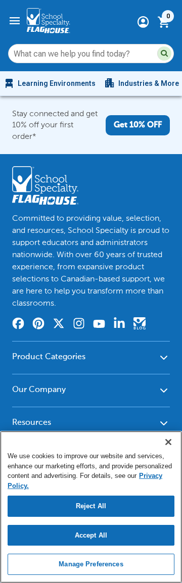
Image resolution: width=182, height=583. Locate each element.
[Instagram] (79, 324)
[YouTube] (99, 325)
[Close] (168, 442)
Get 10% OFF (138, 125)
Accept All (91, 535)
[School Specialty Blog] (139, 324)
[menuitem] (49, 83)
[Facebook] (18, 324)
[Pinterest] (38, 324)
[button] (164, 53)
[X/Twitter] (59, 324)
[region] (91, 507)
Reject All (91, 506)
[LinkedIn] (119, 324)
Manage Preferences (91, 564)
